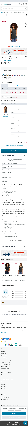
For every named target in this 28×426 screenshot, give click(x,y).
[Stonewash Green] (25, 75)
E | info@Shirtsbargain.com (6, 399)
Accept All (14, 413)
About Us (3, 351)
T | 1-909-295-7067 (5, 397)
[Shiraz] (17, 75)
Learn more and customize (14, 417)
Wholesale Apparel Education (7, 379)
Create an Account (8, 303)
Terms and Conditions (5, 364)
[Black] (10, 75)
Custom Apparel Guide (5, 376)
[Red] (12, 75)
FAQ (2, 390)
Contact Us (3, 353)
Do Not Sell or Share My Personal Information (10, 360)
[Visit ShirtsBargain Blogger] (16, 422)
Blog (2, 374)
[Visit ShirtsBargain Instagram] (13, 422)
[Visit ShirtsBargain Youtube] (18, 422)
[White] (3, 78)
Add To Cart (14, 150)
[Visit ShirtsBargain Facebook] (11, 422)
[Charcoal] (3, 75)
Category (3, 384)
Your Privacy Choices (5, 362)
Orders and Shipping (5, 368)
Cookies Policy (18, 409)
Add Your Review (17, 15)
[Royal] (15, 75)
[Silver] (10, 78)
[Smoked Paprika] (20, 75)
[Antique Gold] (7, 75)
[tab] (4, 85)
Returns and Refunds (5, 366)
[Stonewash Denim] (22, 75)
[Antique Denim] (5, 75)
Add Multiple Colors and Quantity (14, 145)
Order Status (3, 386)
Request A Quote (4, 388)
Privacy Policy (4, 355)
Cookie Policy (4, 357)
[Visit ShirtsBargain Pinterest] (9, 422)
